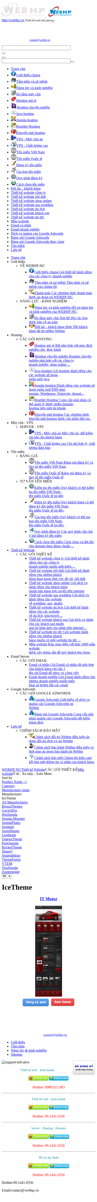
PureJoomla (10, 843)
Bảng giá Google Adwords (30, 237)
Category (8, 786)
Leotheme (9, 835)
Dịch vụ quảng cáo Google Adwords (37, 233)
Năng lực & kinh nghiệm (28, 1050)
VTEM (7, 864)
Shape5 (7, 851)
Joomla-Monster (13, 819)
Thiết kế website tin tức (27, 217)
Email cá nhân (21, 225)
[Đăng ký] (35, 1006)
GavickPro (9, 810)
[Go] (3, 53)
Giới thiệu (18, 1042)
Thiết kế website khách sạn (30, 213)
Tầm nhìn (18, 1046)
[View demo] (62, 1006)
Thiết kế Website (23, 550)
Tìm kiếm (18, 246)
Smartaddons (11, 855)
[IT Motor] (48, 995)
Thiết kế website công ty (28, 192)
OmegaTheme (12, 839)
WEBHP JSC (11, 769)
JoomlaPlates (11, 823)
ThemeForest (11, 859)
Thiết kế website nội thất (28, 197)
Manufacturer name (16, 790)
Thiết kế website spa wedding (32, 205)
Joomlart (8, 827)
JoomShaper (10, 831)
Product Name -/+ (14, 782)
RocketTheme (12, 847)
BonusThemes (12, 806)
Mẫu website (20, 221)
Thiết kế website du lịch (28, 209)
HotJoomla (9, 814)
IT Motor (48, 898)
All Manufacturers (15, 802)
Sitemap (16, 1054)
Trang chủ (18, 69)
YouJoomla (10, 868)
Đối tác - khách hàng (26, 188)
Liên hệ (16, 250)
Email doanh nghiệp (25, 229)
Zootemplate (11, 872)
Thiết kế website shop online (31, 201)
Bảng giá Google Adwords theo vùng (37, 242)
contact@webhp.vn (40, 40)
